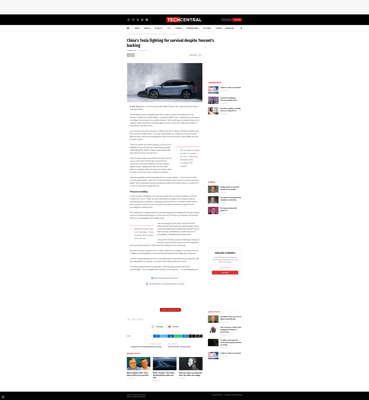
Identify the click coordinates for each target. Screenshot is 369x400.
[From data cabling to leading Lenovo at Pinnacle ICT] (213, 110)
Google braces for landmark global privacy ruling (146, 347)
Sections (207, 28)
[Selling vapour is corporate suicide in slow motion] (213, 189)
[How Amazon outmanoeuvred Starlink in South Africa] (213, 200)
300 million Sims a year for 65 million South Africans (230, 318)
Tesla (133, 319)
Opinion (178, 28)
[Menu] (128, 28)
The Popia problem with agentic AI (228, 209)
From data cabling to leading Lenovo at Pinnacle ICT (230, 109)
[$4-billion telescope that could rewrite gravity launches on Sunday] (213, 342)
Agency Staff (132, 50)
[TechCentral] (184, 19)
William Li (140, 319)
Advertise (229, 28)
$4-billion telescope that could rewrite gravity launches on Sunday (231, 342)
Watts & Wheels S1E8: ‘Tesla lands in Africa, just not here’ (138, 374)
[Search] (241, 28)
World (147, 28)
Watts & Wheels (141, 34)
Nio (129, 319)
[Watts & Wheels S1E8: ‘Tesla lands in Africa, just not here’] (138, 363)
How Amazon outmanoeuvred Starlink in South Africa (230, 199)
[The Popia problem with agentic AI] (213, 210)
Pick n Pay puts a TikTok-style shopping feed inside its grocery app (230, 329)
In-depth (158, 28)
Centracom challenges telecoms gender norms (228, 99)
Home (128, 34)
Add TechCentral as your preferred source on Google (166, 284)
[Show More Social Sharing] (137, 55)
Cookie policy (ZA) (217, 395)
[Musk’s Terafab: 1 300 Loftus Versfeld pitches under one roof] (164, 363)
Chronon (142, 397)
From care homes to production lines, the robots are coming (190, 374)
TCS (168, 28)
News (137, 28)
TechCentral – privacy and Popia (233, 395)
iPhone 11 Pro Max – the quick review (179, 347)
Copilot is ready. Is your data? (230, 87)
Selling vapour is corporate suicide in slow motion (229, 188)
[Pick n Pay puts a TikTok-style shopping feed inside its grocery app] (213, 329)
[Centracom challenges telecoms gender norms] (213, 100)
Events (219, 28)
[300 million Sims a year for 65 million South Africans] (213, 319)
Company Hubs (192, 28)
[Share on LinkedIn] (133, 55)
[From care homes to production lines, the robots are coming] (191, 363)
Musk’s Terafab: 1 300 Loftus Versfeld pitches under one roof (164, 375)
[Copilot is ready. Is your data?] (213, 90)
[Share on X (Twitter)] (128, 55)
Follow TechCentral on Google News (166, 278)
